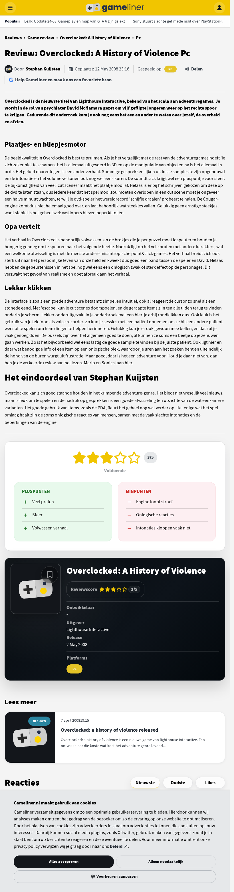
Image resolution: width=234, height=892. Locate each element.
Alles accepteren (63, 861)
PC (170, 69)
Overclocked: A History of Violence (95, 38)
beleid (116, 846)
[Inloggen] (219, 7)
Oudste (178, 783)
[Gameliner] (115, 7)
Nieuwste (145, 783)
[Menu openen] (10, 7)
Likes (210, 783)
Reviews (13, 38)
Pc (138, 38)
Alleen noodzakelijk (165, 861)
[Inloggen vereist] (49, 574)
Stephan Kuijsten (43, 69)
